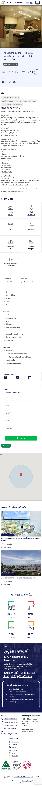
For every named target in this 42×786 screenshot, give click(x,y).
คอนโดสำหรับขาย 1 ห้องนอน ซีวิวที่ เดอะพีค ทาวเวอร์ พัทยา (20, 539)
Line (13, 753)
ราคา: (3, 547)
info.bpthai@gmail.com (9, 734)
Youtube (15, 756)
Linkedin (15, 750)
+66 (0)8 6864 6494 (11, 722)
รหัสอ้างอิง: (4, 534)
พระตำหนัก (31, 215)
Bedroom (24, 534)
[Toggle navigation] (37, 2)
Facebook (15, 742)
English (31, 3)
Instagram (15, 747)
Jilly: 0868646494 (10, 728)
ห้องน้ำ (29, 534)
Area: (2, 544)
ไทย (27, 3)
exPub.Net (22, 783)
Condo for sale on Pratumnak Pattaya (14, 101)
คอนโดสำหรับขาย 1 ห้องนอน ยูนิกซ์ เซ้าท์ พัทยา (18, 578)
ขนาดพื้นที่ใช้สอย (34, 534)
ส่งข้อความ (21, 438)
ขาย (9, 617)
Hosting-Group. (27, 781)
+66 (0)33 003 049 (21, 676)
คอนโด (10, 215)
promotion (32, 101)
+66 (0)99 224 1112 (11, 725)
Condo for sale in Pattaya (10, 97)
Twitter (14, 745)
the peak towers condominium (12, 104)
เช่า (14, 617)
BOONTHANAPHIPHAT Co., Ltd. (23, 777)
